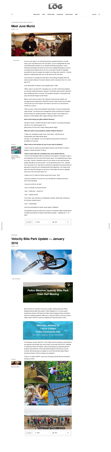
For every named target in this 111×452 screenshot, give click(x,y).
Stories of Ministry (28, 22)
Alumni (13, 22)
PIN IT (48, 372)
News (21, 22)
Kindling (17, 22)
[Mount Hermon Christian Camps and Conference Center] (55, 6)
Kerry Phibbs (16, 60)
